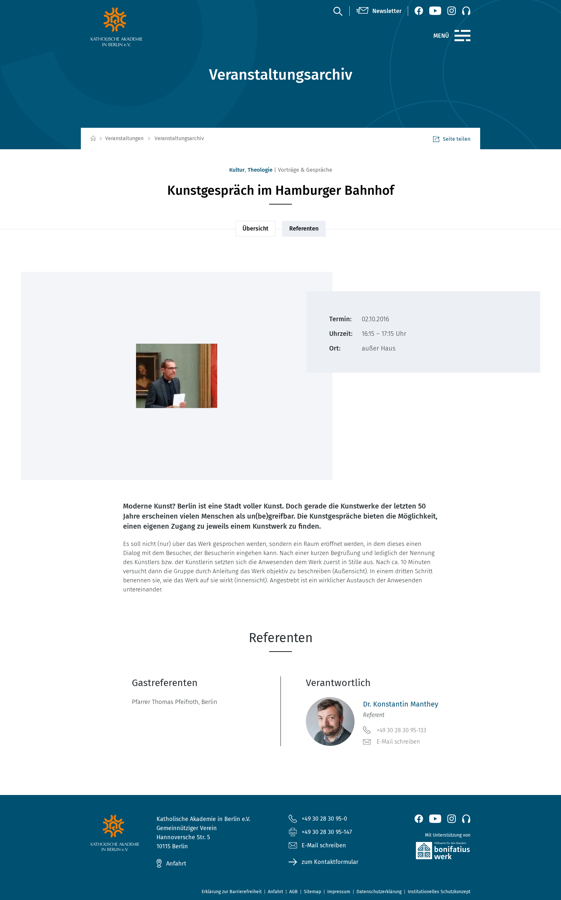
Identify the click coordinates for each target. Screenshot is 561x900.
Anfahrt (176, 863)
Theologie (260, 169)
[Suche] (338, 11)
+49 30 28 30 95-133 (401, 730)
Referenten (303, 228)
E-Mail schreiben (398, 741)
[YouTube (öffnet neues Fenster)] (435, 11)
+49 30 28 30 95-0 (324, 818)
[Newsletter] (379, 11)
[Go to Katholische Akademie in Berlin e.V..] (93, 139)
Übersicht (255, 228)
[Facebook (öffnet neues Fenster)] (419, 11)
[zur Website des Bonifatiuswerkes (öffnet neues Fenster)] (429, 852)
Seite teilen (456, 139)
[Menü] (462, 36)
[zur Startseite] (132, 26)
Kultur (237, 169)
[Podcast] (466, 11)
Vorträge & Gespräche (305, 169)
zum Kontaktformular (330, 862)
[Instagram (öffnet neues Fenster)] (451, 11)
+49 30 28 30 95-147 (327, 832)
